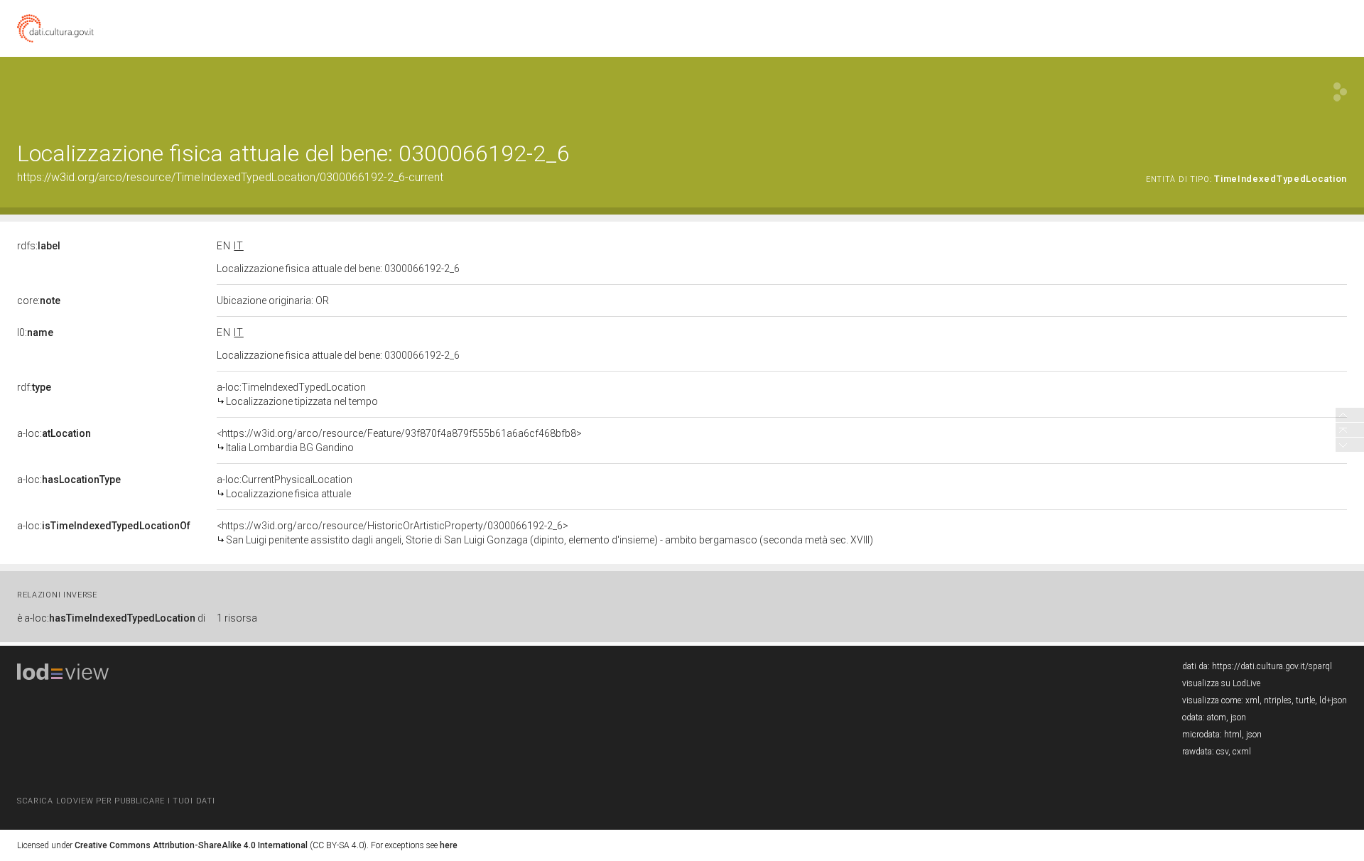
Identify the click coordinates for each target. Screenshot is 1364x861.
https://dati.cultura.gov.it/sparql (1272, 666)
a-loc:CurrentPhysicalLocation (284, 486)
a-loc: (54, 433)
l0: (35, 332)
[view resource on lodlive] (1340, 92)
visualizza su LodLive (1221, 683)
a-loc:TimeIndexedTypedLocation (297, 394)
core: (38, 300)
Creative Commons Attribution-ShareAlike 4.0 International (191, 845)
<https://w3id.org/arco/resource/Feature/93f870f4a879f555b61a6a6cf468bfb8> (399, 440)
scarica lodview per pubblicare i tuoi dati (116, 801)
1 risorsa (237, 618)
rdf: (34, 387)
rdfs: (38, 245)
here (449, 845)
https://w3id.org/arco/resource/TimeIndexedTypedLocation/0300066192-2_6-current (230, 177)
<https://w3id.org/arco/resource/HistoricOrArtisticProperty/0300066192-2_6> (545, 533)
